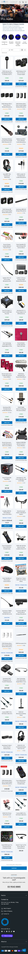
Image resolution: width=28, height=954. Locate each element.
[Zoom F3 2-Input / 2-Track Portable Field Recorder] (7, 302)
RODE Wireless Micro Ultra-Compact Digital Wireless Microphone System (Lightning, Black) (7, 784)
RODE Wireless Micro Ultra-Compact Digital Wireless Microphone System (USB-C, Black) (21, 107)
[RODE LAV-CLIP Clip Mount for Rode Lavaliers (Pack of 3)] (21, 537)
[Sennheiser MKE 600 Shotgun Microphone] (21, 201)
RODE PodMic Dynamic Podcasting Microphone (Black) (21, 409)
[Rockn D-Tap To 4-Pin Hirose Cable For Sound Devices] (21, 836)
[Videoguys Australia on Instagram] (9, 932)
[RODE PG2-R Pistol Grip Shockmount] (7, 804)
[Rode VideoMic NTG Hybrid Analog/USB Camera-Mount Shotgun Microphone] (21, 236)
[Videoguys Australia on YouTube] (14, 932)
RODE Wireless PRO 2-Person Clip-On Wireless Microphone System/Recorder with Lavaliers (7, 107)
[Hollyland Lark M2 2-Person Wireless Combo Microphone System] (21, 130)
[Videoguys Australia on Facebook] (2, 932)
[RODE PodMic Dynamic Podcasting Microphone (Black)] (21, 399)
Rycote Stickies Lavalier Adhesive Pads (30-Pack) (7, 246)
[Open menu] (25, 2)
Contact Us (6, 914)
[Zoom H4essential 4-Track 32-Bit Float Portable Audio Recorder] (21, 772)
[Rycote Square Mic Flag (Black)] (7, 469)
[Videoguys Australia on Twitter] (4, 932)
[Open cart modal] (22, 2)
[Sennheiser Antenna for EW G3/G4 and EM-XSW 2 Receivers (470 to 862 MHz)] (7, 130)
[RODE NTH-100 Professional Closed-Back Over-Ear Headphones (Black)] (21, 737)
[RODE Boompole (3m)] (21, 635)
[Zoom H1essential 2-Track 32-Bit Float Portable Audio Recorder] (7, 537)
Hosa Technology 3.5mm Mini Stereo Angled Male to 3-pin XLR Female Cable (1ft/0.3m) (21, 682)
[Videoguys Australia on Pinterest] (7, 932)
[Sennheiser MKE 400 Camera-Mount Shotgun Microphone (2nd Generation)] (21, 602)
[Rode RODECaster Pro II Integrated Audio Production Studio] (7, 836)
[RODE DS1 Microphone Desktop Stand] (21, 703)
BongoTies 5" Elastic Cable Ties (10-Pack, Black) (21, 580)
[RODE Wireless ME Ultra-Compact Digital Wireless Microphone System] (7, 201)
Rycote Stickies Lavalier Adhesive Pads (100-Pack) (21, 344)
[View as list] (25, 49)
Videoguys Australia (13, 946)
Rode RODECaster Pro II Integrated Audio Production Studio (7, 846)
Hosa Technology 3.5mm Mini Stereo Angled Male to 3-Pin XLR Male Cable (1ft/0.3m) (7, 346)
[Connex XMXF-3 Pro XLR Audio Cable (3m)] (7, 703)
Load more (14, 868)
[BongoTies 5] (21, 570)
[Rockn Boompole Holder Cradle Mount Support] (21, 502)
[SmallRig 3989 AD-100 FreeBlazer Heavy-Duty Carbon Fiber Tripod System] (7, 502)
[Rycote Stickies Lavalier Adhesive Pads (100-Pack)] (21, 334)
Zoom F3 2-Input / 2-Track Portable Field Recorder (7, 312)
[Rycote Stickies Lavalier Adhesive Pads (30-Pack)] (7, 236)
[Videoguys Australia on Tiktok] (11, 932)
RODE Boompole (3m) (21, 643)
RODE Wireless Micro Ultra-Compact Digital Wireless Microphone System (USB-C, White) (7, 646)
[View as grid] (22, 49)
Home (2, 15)
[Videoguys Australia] (9, 2)
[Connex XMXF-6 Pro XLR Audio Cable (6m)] (21, 804)
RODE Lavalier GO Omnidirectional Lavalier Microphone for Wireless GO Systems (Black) (21, 177)
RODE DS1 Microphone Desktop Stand (21, 713)
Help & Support (7, 908)
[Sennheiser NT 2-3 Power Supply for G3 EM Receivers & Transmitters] (21, 302)
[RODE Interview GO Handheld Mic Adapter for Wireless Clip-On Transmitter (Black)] (7, 63)
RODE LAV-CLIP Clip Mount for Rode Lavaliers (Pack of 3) (21, 547)
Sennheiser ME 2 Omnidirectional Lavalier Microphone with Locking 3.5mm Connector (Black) (7, 410)
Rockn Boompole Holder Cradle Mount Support (21, 513)
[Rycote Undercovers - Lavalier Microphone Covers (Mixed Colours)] (7, 365)
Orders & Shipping (8, 911)
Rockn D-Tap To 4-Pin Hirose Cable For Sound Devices (21, 846)
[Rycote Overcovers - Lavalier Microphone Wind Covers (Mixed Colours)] (7, 434)
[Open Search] (19, 2)
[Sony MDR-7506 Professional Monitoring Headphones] (7, 165)
